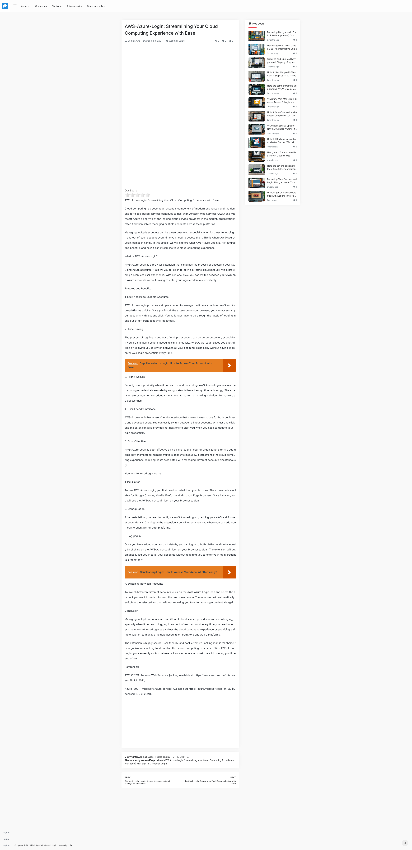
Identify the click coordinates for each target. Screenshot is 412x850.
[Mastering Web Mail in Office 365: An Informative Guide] (256, 49)
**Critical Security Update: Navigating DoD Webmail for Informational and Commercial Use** (281, 127)
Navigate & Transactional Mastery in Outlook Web (281, 154)
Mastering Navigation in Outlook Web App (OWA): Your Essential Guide (282, 34)
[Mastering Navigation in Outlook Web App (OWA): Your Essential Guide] (256, 36)
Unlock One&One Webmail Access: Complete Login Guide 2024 (282, 114)
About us (25, 6)
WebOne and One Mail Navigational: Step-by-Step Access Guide (281, 61)
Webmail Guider (176, 40)
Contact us (41, 6)
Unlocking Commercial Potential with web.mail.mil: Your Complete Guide (281, 194)
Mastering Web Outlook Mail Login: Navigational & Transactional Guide (282, 181)
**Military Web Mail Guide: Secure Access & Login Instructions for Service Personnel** (282, 100)
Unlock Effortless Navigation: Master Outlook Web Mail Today (281, 141)
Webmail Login (6, 833)
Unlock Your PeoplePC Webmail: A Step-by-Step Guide (281, 74)
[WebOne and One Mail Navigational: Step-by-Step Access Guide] (256, 62)
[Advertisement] (180, 72)
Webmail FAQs (6, 846)
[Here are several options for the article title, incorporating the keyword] (256, 169)
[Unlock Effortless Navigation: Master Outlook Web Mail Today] (256, 142)
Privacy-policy (74, 6)
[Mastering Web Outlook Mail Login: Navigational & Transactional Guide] (256, 183)
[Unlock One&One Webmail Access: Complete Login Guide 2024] (256, 116)
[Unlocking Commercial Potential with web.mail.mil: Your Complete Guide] (256, 196)
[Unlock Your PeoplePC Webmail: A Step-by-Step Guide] (256, 76)
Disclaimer (57, 6)
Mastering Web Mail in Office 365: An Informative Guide (282, 47)
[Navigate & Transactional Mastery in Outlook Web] (256, 156)
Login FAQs (6, 840)
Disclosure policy (96, 6)
